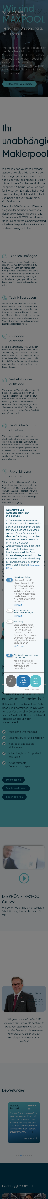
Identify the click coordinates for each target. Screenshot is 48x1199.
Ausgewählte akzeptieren (23, 681)
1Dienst (18, 605)
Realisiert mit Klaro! (32, 689)
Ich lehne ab (11, 681)
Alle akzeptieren (35, 681)
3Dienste (19, 646)
